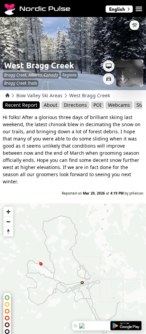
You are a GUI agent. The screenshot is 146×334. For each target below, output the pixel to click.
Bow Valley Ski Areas (39, 95)
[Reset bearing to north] (8, 231)
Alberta (35, 75)
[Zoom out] (8, 222)
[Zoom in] (8, 212)
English (117, 9)
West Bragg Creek (89, 95)
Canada (51, 75)
